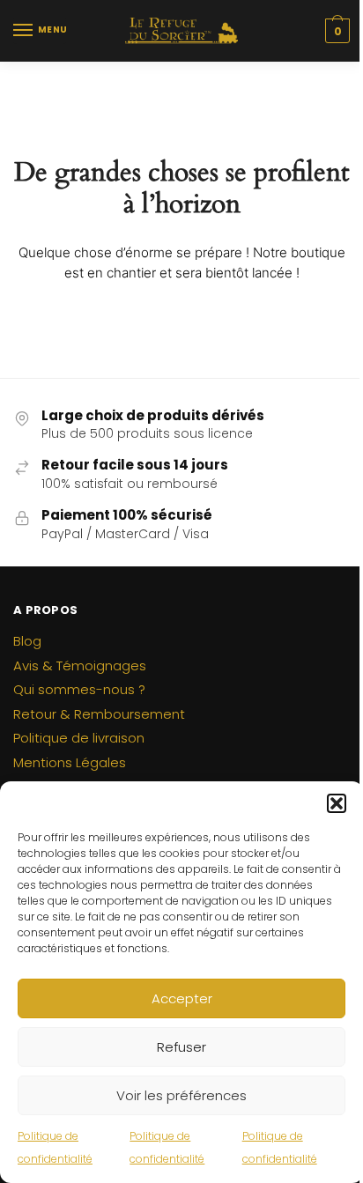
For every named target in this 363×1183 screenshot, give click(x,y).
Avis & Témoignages (79, 665)
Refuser (181, 1047)
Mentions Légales (69, 762)
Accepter (182, 998)
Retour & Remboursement (99, 714)
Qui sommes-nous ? (79, 689)
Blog (27, 641)
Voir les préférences (181, 1095)
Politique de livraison (78, 737)
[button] (336, 803)
